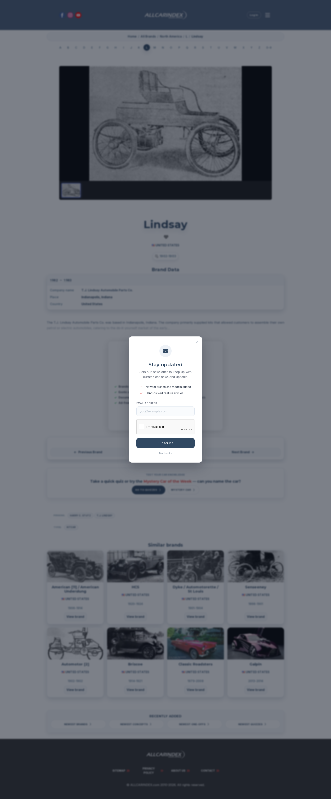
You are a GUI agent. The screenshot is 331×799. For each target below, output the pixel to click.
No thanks (165, 453)
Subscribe (165, 443)
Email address (146, 403)
